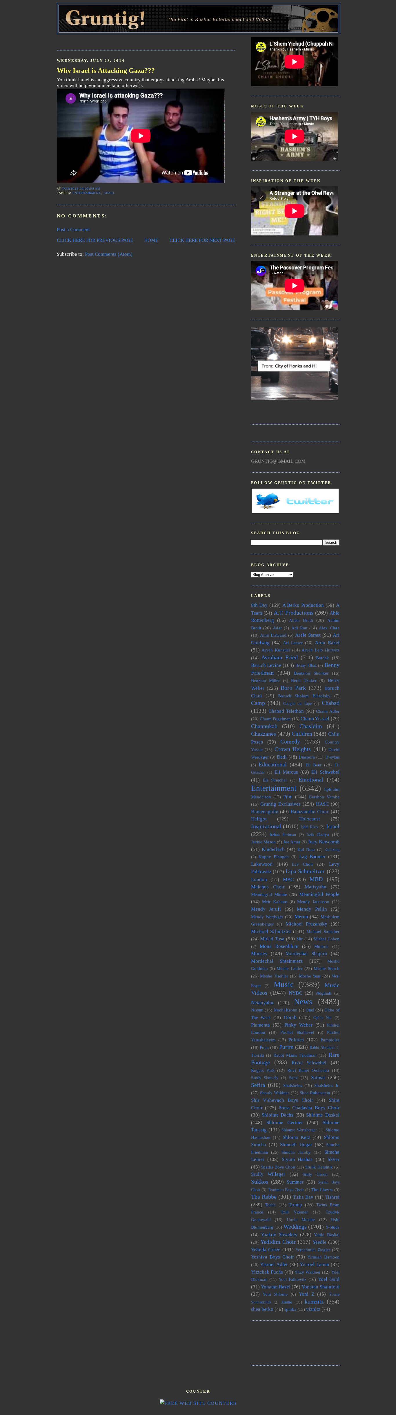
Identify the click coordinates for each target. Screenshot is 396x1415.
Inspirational (266, 826)
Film (288, 797)
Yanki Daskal (326, 1234)
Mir (299, 938)
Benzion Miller (265, 680)
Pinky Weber (298, 1025)
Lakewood (262, 864)
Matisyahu (315, 887)
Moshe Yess (310, 975)
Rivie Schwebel (309, 1062)
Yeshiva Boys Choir (272, 1257)
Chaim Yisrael (315, 718)
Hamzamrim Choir (309, 811)
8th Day (259, 605)
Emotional (311, 779)
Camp (258, 703)
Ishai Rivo (309, 827)
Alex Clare (329, 627)
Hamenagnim (264, 811)
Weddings (295, 1226)
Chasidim (310, 726)
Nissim (257, 1009)
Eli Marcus (286, 772)
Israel (109, 193)
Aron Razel (327, 642)
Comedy (290, 741)
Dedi (282, 757)
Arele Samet (308, 635)
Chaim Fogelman (275, 718)
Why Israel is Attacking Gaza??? (106, 70)
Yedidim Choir (278, 1241)
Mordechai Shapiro (306, 953)
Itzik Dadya (317, 834)
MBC (288, 879)
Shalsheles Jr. (326, 1085)
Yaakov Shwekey (279, 1234)
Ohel (310, 1009)
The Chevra (322, 1189)
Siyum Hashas (297, 1159)
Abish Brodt (301, 620)
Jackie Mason (263, 841)
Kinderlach (273, 849)
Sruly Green (315, 1174)
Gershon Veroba (324, 796)
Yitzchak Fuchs (267, 1272)
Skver (333, 1159)
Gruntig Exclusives (280, 804)
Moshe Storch (326, 968)
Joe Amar (291, 841)
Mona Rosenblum (279, 946)
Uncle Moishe (301, 1219)
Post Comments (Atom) (108, 254)
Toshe (270, 1204)
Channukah (264, 726)
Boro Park (293, 688)
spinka (290, 1309)
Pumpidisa (330, 1039)
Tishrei (332, 1197)
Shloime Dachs (277, 1115)
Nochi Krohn (286, 1009)
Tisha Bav (303, 1197)
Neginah (323, 993)
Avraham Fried (279, 657)
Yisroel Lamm (314, 1264)
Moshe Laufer (289, 968)
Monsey (259, 953)
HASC (322, 804)
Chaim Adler (327, 711)
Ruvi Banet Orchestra (308, 1070)
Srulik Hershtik (319, 1166)
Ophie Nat (322, 1018)
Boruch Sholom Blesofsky (304, 695)
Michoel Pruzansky (307, 924)
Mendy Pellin (312, 909)
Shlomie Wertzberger (299, 1130)
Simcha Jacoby (295, 1152)
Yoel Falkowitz (292, 1279)
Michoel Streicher (322, 931)
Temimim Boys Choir (286, 1190)
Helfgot (259, 819)
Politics (296, 1040)
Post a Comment (73, 229)
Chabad (330, 703)
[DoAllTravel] (294, 398)
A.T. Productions (293, 612)
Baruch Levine (266, 665)
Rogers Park (263, 1070)
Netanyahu (262, 1002)
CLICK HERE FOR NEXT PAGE (202, 240)
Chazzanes (263, 733)
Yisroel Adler (274, 1264)
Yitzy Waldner (308, 1272)
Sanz (293, 1077)
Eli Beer (313, 764)
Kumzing (331, 849)
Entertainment (86, 193)
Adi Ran (299, 627)
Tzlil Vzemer (294, 1211)
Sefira (258, 1085)
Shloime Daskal (322, 1115)
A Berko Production (303, 605)
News (303, 1001)
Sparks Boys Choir (278, 1166)
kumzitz (314, 1301)
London (259, 879)
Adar (277, 627)
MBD (316, 879)
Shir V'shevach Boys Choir (282, 1100)
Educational (273, 764)
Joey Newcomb (323, 842)
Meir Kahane (274, 901)
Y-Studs (332, 1227)
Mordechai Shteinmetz (277, 961)
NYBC (295, 993)
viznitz (313, 1309)
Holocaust (309, 819)
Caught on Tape (297, 703)
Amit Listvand (273, 635)
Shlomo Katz (296, 1137)
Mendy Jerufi (266, 909)
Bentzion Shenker (311, 673)
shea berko (262, 1309)
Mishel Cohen (326, 938)
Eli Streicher (275, 779)
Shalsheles (292, 1085)
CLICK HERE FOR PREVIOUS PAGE (95, 240)
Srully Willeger (268, 1174)
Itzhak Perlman (283, 835)
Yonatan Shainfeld (320, 1287)
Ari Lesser (293, 642)
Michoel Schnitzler (271, 931)
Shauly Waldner (274, 1092)
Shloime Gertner (284, 1122)
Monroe (321, 946)
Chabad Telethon (286, 711)
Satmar (318, 1077)
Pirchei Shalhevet (297, 1032)
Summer (295, 1182)
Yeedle (319, 1242)
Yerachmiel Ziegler (312, 1249)
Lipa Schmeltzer (305, 871)
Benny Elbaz (306, 665)
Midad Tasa (272, 938)
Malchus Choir (268, 887)
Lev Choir (302, 864)
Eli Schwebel (325, 772)
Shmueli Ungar (296, 1144)
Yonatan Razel (275, 1287)
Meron (301, 916)
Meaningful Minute (269, 894)
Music (284, 984)
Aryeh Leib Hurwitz (320, 649)
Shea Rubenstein (315, 1092)
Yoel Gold (328, 1279)
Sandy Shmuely (265, 1078)
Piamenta (260, 1025)
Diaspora (307, 757)
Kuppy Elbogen (274, 856)
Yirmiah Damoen (323, 1256)
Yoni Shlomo (275, 1294)
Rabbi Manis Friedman (295, 1055)
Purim (286, 1047)
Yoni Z (306, 1294)
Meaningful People (319, 894)
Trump (295, 1204)
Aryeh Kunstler (275, 649)
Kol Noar (306, 849)
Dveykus (332, 757)
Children (302, 733)
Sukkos (259, 1181)
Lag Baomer (312, 856)
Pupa (264, 1047)
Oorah (290, 1017)
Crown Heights (293, 749)
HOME (151, 240)
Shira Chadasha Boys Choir (309, 1107)
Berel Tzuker (304, 680)
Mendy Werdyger (267, 916)
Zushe (286, 1301)
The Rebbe (264, 1196)
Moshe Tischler (274, 975)
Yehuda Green (266, 1249)
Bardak (322, 657)
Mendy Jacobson (313, 901)
